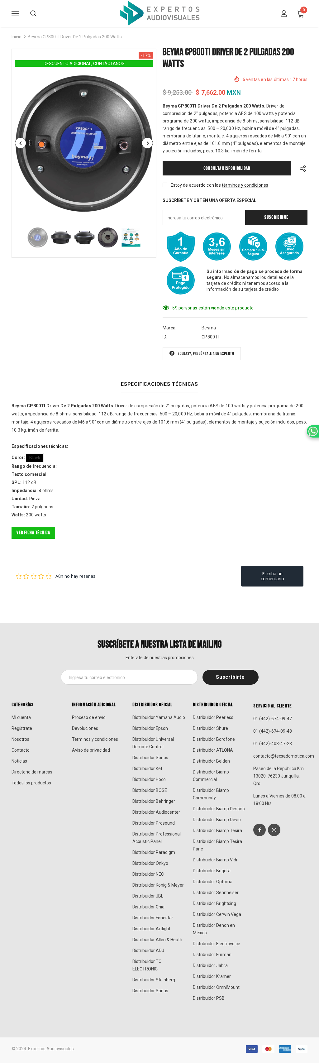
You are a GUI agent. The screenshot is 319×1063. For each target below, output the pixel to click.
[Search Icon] (33, 14)
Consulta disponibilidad (226, 168)
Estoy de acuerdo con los (196, 185)
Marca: (169, 327)
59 (174, 307)
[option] (84, 143)
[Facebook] (259, 830)
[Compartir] (301, 168)
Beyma (209, 327)
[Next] (147, 143)
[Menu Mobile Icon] (15, 13)
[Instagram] (274, 830)
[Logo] (159, 13)
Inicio (16, 36)
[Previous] (20, 143)
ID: (165, 336)
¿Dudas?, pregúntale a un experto (206, 353)
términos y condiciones (245, 185)
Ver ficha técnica (33, 533)
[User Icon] (284, 13)
